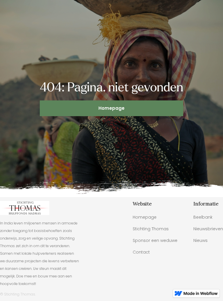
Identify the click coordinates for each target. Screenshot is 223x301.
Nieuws (200, 240)
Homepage (111, 108)
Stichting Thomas (151, 229)
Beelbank (203, 217)
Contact (141, 252)
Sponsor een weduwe (155, 240)
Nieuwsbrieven (208, 229)
